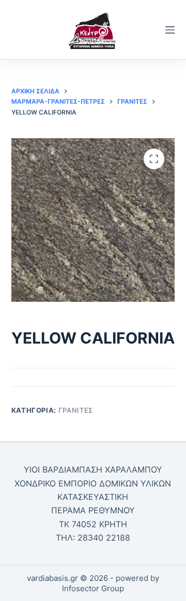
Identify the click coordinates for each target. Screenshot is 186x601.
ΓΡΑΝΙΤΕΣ (75, 410)
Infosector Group (93, 588)
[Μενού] (170, 30)
